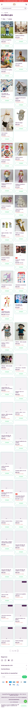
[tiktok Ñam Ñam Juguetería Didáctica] (12, 660)
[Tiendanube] (14, 702)
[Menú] (1, 4)
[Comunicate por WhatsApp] (25, 701)
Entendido (24, 705)
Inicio (2, 12)
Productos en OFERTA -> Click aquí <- (14, 1)
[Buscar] (25, 8)
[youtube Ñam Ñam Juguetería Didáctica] (9, 660)
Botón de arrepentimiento (14, 699)
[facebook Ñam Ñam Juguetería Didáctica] (5, 660)
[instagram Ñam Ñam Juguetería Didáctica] (2, 660)
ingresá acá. (24, 697)
